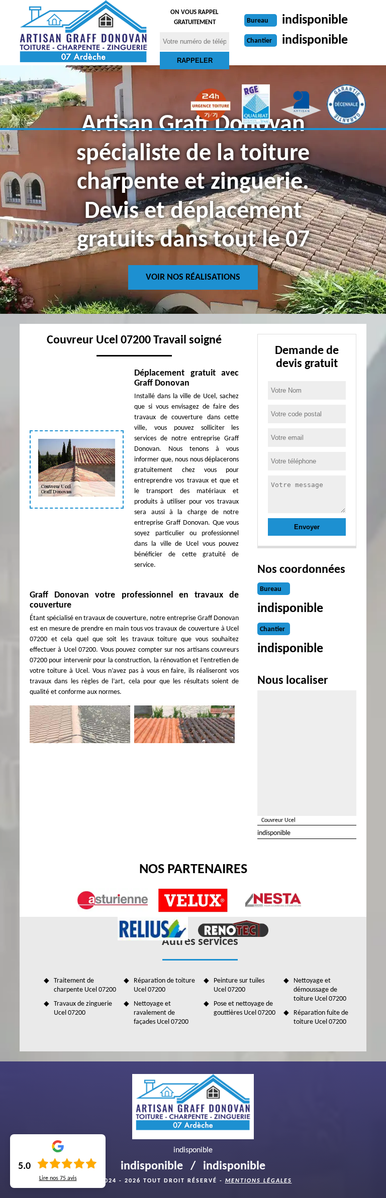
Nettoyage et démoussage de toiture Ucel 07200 (320, 990)
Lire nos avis (58, 1178)
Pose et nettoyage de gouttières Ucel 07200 (244, 1008)
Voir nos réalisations (193, 277)
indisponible (315, 20)
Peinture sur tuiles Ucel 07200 (239, 985)
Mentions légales (258, 1181)
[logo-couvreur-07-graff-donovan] (83, 32)
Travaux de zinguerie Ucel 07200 (83, 1008)
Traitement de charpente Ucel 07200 (85, 985)
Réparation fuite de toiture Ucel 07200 (321, 1017)
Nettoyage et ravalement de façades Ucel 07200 (161, 1013)
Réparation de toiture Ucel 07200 (164, 985)
